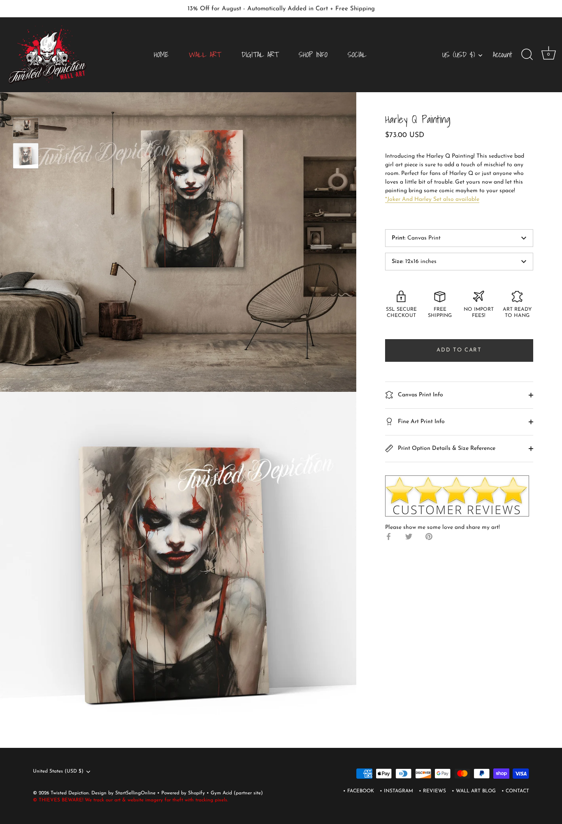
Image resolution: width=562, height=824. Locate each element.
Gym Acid (221, 793)
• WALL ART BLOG (474, 791)
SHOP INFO (313, 55)
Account (502, 54)
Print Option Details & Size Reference (445, 448)
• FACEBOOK (358, 791)
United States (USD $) (58, 771)
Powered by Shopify (184, 793)
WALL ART (205, 55)
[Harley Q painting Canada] (26, 128)
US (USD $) (458, 55)
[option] (25, 129)
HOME (161, 55)
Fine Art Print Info (420, 421)
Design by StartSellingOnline (124, 793)
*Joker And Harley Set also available (432, 199)
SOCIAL (357, 55)
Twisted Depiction (70, 793)
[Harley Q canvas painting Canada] (26, 156)
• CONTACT (515, 791)
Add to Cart (459, 350)
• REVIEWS (432, 791)
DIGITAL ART (260, 55)
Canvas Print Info (419, 394)
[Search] (527, 55)
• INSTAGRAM (396, 791)
